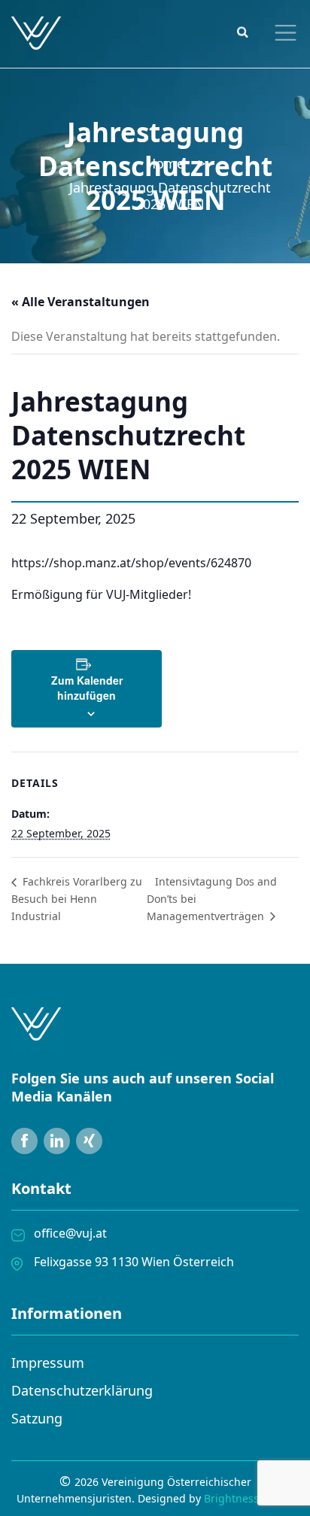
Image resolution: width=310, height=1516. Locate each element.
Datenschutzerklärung (82, 1390)
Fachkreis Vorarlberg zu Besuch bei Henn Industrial (76, 898)
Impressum (47, 1362)
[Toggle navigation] (282, 32)
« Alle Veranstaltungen (80, 301)
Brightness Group (248, 1498)
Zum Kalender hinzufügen (87, 688)
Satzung (36, 1418)
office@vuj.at (70, 1233)
